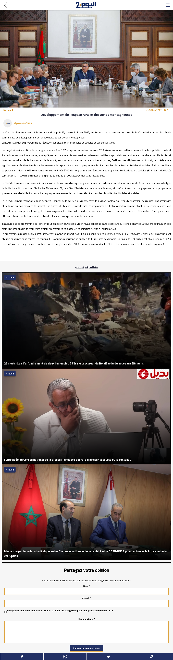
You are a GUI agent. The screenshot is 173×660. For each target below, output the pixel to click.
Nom (86, 586)
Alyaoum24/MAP (23, 123)
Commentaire (86, 619)
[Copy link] (151, 656)
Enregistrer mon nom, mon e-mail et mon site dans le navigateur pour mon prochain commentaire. (60, 611)
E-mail (86, 598)
